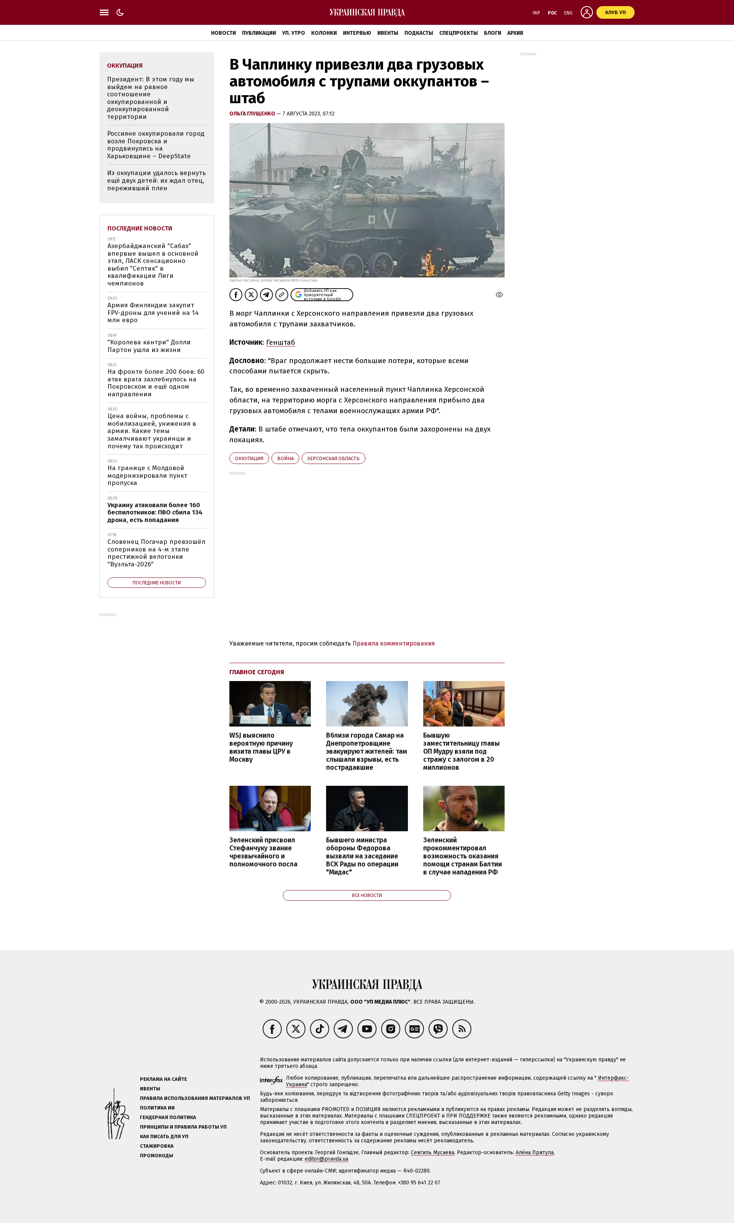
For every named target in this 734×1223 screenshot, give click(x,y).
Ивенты (387, 33)
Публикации (259, 33)
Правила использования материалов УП (195, 1098)
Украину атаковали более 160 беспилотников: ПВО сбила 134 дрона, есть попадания (155, 512)
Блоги (492, 33)
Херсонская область (333, 458)
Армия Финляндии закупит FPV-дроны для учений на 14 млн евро (153, 312)
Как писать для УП (164, 1136)
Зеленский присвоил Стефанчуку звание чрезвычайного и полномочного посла (263, 852)
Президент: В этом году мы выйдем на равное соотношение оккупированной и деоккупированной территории (150, 98)
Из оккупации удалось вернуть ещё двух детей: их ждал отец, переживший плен (156, 180)
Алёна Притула (535, 1152)
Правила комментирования (393, 643)
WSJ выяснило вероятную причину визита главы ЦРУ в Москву (261, 748)
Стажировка (157, 1146)
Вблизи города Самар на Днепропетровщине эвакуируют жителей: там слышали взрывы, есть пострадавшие (366, 752)
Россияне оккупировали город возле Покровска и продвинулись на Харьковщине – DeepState (156, 145)
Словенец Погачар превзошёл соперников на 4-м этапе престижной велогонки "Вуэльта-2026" (156, 553)
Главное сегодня (256, 672)
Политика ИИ (157, 1108)
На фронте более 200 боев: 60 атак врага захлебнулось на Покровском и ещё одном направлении (156, 383)
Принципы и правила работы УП (183, 1127)
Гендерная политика (168, 1117)
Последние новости (139, 228)
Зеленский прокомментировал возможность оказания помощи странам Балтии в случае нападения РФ (462, 856)
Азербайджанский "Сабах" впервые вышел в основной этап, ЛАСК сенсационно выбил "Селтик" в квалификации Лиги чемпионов (152, 264)
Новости (223, 33)
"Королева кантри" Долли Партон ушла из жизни (149, 346)
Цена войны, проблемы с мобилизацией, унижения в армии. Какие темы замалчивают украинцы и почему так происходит (151, 431)
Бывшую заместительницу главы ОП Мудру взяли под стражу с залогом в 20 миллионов (461, 752)
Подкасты (418, 33)
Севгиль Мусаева (432, 1152)
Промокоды (156, 1155)
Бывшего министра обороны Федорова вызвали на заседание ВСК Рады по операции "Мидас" (362, 856)
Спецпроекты (458, 33)
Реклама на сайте (163, 1079)
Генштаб (280, 342)
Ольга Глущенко (252, 113)
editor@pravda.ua (326, 1159)
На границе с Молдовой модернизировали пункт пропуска (147, 475)
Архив (515, 33)
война (285, 458)
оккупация (249, 458)
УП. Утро (293, 33)
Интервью (357, 33)
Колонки (324, 33)
